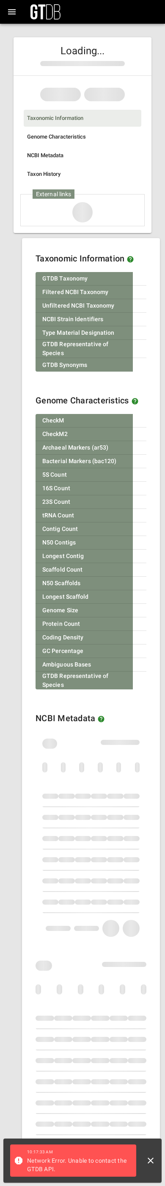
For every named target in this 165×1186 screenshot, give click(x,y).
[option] (82, 118)
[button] (130, 259)
